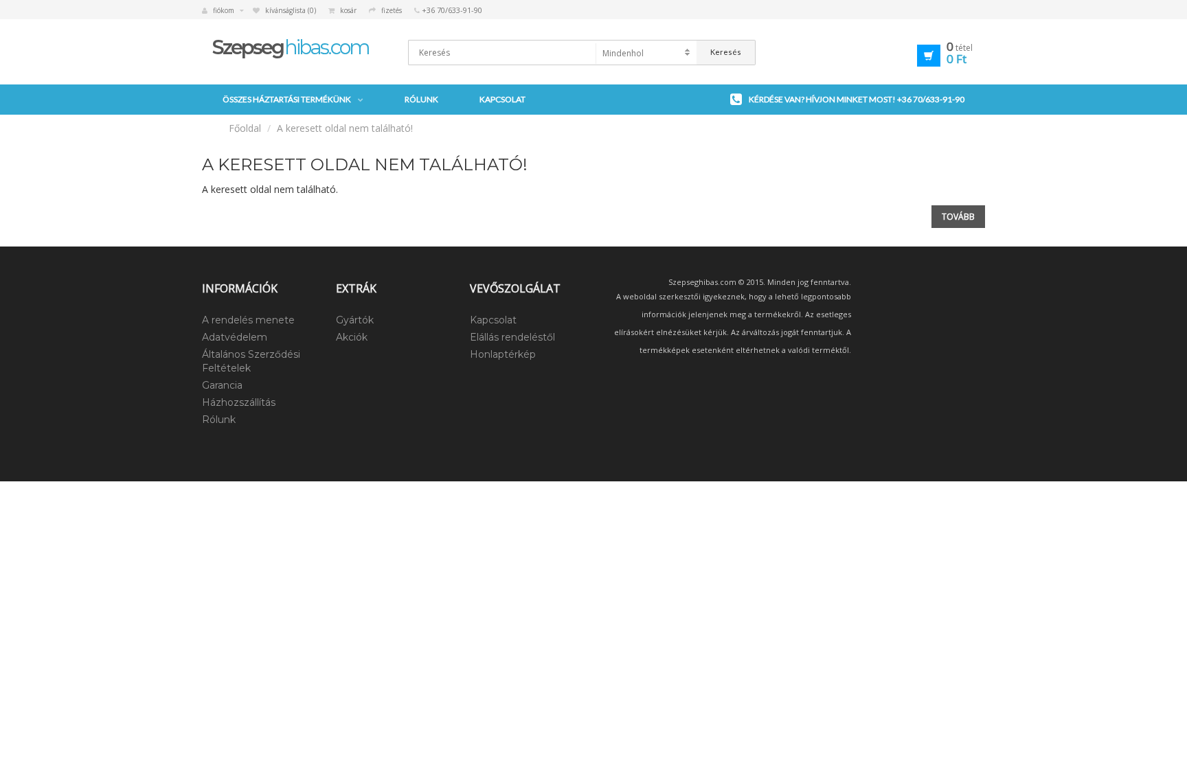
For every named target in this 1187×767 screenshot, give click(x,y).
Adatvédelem (234, 337)
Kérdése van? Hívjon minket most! (856, 99)
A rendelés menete (248, 320)
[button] (925, 53)
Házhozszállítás (238, 402)
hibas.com (290, 47)
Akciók (352, 337)
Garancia (222, 385)
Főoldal (245, 128)
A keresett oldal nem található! (345, 128)
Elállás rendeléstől (512, 337)
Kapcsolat (502, 99)
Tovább (958, 216)
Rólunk (421, 99)
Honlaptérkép (503, 354)
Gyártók (355, 320)
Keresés (725, 51)
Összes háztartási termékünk (287, 99)
